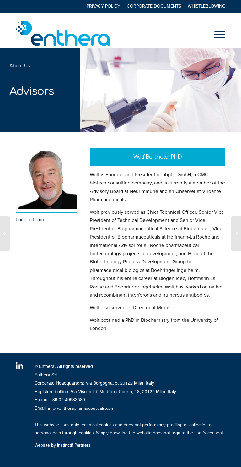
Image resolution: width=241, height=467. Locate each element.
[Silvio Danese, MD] (236, 233)
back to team (30, 220)
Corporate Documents (154, 6)
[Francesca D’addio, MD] (5, 233)
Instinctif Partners (74, 445)
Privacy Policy (103, 6)
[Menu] (216, 34)
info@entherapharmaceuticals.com (81, 408)
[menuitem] (103, 6)
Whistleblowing (206, 6)
